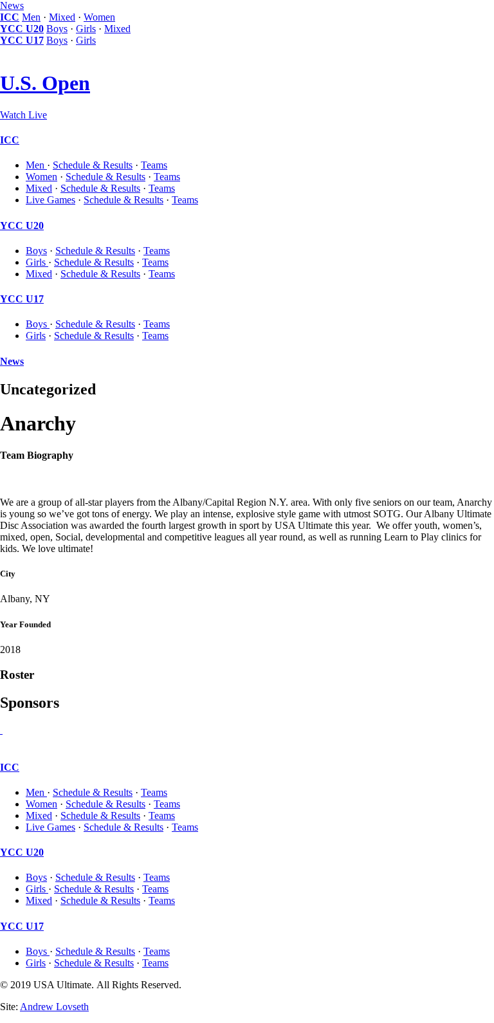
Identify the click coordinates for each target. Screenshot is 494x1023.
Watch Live (23, 114)
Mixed (62, 17)
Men (31, 17)
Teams (154, 165)
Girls (86, 28)
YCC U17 (22, 40)
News (12, 5)
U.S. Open (45, 83)
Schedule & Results (93, 165)
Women (99, 17)
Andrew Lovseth (54, 1006)
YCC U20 (22, 28)
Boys (57, 28)
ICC (9, 17)
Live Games (50, 199)
